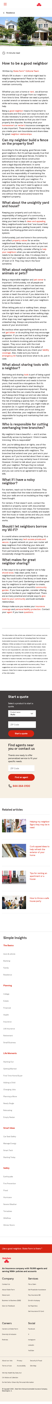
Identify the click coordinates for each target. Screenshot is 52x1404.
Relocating (7, 1110)
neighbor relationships (21, 134)
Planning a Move (10, 1097)
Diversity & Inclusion (9, 1334)
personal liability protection (28, 609)
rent (32, 92)
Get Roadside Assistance (37, 1289)
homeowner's (8, 125)
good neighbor (16, 111)
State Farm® (26, 71)
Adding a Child (9, 1083)
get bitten (10, 332)
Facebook (31, 1329)
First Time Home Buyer (12, 1076)
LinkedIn (31, 1345)
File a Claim (32, 1284)
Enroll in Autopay (34, 1300)
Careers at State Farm (10, 1329)
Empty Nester (9, 1117)
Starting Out (8, 1062)
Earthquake (8, 1177)
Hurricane (7, 1197)
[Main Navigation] (5, 4)
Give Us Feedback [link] (8, 1306)
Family (6, 968)
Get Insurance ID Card (36, 1311)
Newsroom (6, 1295)
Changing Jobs (9, 1090)
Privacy (19, 1360)
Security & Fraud (36, 1360)
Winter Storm (9, 1225)
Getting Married (10, 1069)
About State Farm (8, 1289)
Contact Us (6, 1284)
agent (9, 612)
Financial (7, 1008)
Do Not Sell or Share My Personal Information (18, 1382)
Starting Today (9, 1157)
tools (26, 375)
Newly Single (8, 1103)
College (6, 994)
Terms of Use (7, 1366)
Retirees (5, 1340)
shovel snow (8, 573)
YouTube (31, 1350)
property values (19, 240)
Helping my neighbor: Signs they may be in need (40, 825)
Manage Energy (9, 1144)
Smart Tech (8, 1150)
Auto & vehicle (9, 954)
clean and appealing (36, 221)
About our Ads (7, 1360)
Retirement (8, 1036)
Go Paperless (33, 1306)
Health (6, 1015)
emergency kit (9, 356)
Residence (7, 975)
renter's (21, 125)
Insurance (7, 1022)
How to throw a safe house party (39, 899)
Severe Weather (10, 1204)
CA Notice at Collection (10, 1377)
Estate (6, 1001)
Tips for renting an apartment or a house (38, 876)
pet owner (39, 280)
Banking (6, 961)
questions (28, 612)
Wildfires (7, 1218)
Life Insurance (9, 1029)
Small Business (9, 1043)
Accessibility (21, 1366)
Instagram (31, 1340)
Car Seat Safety (9, 1137)
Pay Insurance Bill (34, 1295)
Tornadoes (7, 1211)
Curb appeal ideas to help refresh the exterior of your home (39, 850)
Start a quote (21, 733)
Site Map (33, 1366)
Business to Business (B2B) (11, 1300)
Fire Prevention (9, 1184)
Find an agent (21, 777)
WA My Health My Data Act (11, 1373)
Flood (5, 1191)
